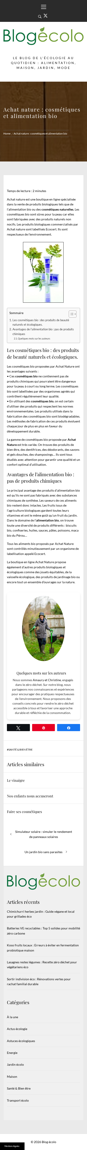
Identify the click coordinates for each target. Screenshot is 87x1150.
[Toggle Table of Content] (70, 314)
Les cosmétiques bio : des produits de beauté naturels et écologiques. (40, 322)
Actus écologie (17, 1029)
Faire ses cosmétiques (24, 811)
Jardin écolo (15, 1064)
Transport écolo (18, 1100)
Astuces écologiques (21, 1041)
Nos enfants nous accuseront (30, 796)
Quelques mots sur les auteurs (34, 338)
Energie (12, 1053)
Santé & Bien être (20, 749)
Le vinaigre (16, 780)
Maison (12, 1076)
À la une (12, 1017)
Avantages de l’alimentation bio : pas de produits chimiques (43, 331)
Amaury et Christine (47, 680)
